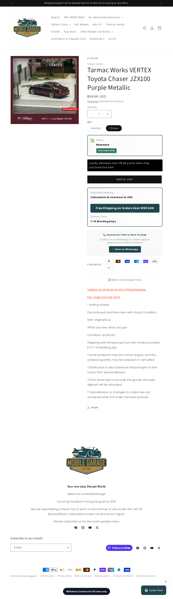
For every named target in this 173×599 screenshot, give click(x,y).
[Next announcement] (161, 3)
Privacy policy (64, 576)
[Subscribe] (67, 548)
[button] (106, 17)
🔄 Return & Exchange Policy (125, 279)
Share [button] (94, 407)
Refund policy (47, 576)
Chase (113, 128)
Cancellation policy (146, 576)
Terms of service (83, 576)
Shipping (92, 101)
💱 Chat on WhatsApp (125, 249)
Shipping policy (102, 576)
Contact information (123, 576)
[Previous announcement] (11, 3)
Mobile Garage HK (28, 576)
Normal (97, 128)
